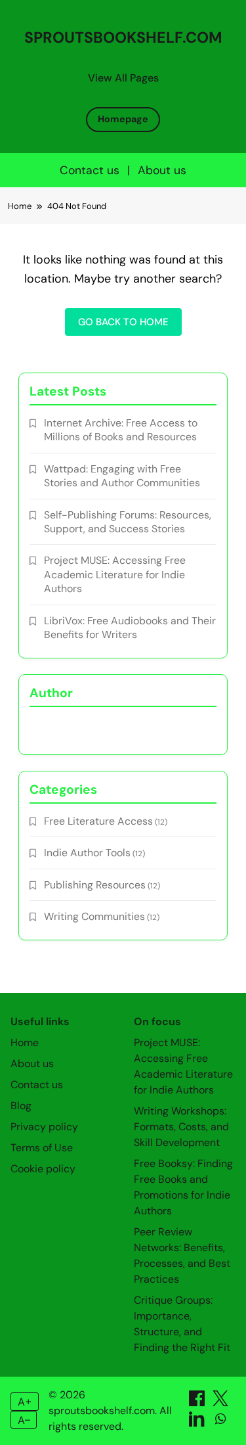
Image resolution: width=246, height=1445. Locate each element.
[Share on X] (220, 1403)
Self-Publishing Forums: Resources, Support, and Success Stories (127, 522)
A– (24, 1420)
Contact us (89, 170)
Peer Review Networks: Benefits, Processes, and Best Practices (182, 1255)
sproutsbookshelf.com (123, 37)
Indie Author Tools (87, 853)
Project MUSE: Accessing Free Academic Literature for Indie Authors (115, 574)
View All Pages (123, 78)
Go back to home (123, 322)
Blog (20, 1105)
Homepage (123, 119)
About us (162, 170)
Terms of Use (41, 1148)
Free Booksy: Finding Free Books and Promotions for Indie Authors (183, 1187)
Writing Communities (94, 916)
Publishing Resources (95, 885)
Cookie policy (42, 1169)
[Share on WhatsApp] (220, 1423)
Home (24, 1042)
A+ (25, 1401)
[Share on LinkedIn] (198, 1423)
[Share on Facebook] (198, 1403)
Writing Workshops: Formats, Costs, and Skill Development (181, 1126)
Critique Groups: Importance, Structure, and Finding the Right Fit (182, 1323)
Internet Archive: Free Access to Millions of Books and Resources (120, 430)
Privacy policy (44, 1127)
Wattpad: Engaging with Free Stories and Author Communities (122, 476)
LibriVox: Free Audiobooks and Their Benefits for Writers (130, 627)
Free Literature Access (98, 821)
